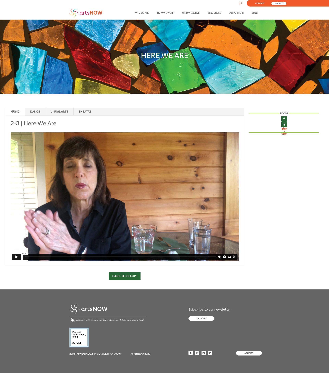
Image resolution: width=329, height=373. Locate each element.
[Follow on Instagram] (204, 353)
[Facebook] (284, 119)
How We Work (165, 13)
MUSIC (15, 112)
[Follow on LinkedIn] (210, 353)
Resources (214, 13)
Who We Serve (191, 13)
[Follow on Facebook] (190, 353)
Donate (279, 3)
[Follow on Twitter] (197, 353)
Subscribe (201, 318)
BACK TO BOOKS (124, 276)
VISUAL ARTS (59, 112)
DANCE (35, 112)
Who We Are (142, 13)
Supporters (236, 13)
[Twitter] (284, 124)
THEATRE (85, 112)
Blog (255, 13)
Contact (259, 3)
